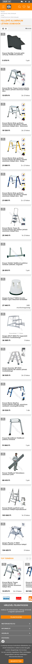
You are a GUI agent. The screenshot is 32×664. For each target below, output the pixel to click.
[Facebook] (2, 641)
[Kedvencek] (24, 7)
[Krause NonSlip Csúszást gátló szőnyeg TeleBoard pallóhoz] (16, 48)
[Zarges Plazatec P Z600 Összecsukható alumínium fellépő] (16, 537)
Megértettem (16, 661)
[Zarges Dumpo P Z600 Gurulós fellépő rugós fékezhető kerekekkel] (16, 293)
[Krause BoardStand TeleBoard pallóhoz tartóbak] (16, 433)
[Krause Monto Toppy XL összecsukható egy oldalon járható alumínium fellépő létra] (16, 223)
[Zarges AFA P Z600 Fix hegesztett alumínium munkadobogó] (16, 328)
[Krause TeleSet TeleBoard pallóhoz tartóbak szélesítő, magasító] (16, 258)
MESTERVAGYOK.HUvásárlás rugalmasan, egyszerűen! (9, 8)
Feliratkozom (16, 617)
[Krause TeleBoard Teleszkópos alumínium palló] (16, 467)
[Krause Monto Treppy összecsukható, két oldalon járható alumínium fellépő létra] (16, 83)
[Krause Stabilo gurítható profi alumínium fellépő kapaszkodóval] (16, 502)
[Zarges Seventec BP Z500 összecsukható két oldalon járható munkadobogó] (16, 363)
